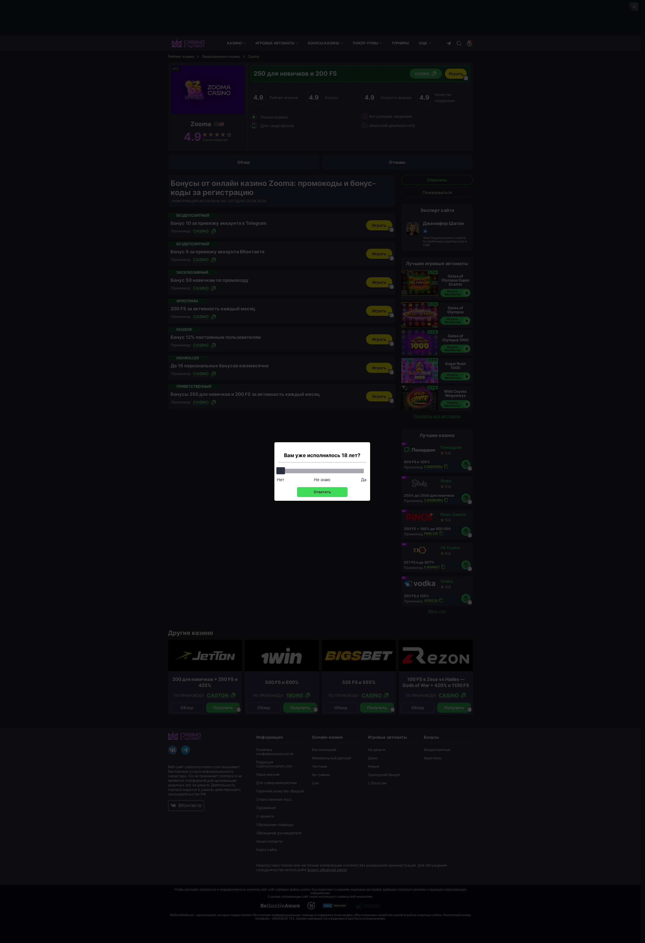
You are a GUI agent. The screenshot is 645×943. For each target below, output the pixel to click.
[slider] (280, 470)
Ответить (322, 492)
